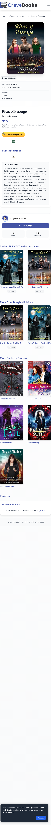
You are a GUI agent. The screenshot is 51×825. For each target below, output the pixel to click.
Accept (41, 818)
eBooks (12, 16)
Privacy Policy (8, 812)
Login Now (41, 510)
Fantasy (23, 16)
